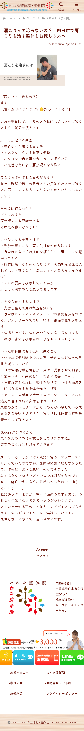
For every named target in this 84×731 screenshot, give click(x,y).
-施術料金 (16, 693)
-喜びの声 (16, 683)
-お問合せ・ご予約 (58, 683)
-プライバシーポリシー (61, 693)
